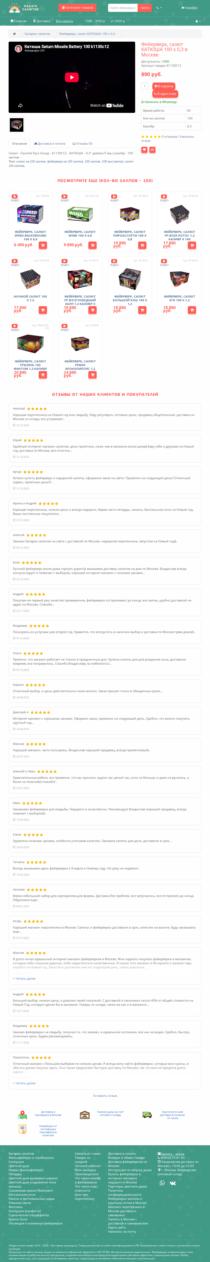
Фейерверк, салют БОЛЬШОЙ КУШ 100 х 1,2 (130, 300)
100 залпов (92, 161)
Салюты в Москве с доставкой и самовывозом (128, 1221)
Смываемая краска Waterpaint (31, 1190)
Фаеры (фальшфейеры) (26, 1170)
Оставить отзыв (105, 1096)
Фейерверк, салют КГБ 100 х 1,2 (179, 298)
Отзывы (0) (83, 143)
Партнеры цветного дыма (127, 1186)
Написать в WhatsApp (160, 102)
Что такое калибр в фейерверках (88, 1180)
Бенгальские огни (22, 1194)
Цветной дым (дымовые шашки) (33, 1178)
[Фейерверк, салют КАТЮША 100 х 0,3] (17, 125)
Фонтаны (16, 1207)
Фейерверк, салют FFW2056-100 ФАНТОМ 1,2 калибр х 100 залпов (30, 366)
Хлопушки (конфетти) (25, 1211)
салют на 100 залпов (31, 161)
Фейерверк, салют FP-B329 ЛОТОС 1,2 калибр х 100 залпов (179, 237)
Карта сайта (117, 1227)
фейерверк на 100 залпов (65, 161)
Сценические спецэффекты (29, 1215)
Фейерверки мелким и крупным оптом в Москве (127, 1201)
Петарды (15, 1174)
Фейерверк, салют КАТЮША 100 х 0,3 (87, 34)
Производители (87, 1174)
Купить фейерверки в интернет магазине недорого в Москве (124, 1178)
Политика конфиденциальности (125, 1192)
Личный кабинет (88, 1166)
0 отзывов (169, 136)
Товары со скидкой (82, 1159)
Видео (15, 200)
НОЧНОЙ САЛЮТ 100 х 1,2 (30, 298)
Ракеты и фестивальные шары (32, 1199)
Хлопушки (16, 1162)
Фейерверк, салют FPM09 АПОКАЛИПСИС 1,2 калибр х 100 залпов (80, 368)
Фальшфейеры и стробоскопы (31, 1157)
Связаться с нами (88, 1153)
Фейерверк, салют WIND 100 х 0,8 (80, 233)
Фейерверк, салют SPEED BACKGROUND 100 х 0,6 (30, 235)
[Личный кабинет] (198, 21)
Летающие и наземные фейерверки (36, 1223)
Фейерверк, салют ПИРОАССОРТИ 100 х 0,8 (129, 235)
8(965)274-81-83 (172, 1157)
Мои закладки (85, 1170)
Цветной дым (19, 1166)
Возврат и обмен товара (126, 1157)
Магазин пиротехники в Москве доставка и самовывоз (126, 1211)
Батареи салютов (37, 34)
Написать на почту (122, 1231)
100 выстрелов (112, 161)
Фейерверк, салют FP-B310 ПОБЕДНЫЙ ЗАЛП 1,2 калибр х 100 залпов (80, 301)
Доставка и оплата (51, 143)
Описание (19, 143)
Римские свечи (20, 1203)
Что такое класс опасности (86, 1188)
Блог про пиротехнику (85, 1196)
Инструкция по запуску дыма (130, 1170)
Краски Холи (18, 1219)
